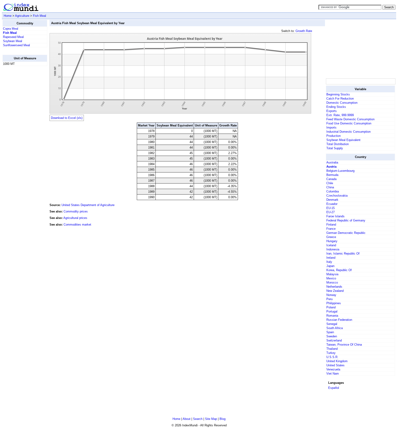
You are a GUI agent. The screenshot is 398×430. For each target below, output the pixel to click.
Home (8, 15)
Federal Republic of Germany (345, 220)
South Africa (334, 328)
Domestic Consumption (341, 102)
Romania (332, 315)
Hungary (331, 241)
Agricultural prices (75, 218)
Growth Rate (304, 31)
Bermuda (332, 175)
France (331, 228)
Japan (330, 266)
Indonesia (332, 249)
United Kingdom (337, 361)
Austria (331, 166)
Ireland (330, 257)
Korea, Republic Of (339, 270)
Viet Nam (332, 373)
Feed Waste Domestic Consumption (350, 119)
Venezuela (333, 369)
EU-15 (330, 208)
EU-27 (330, 212)
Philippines (333, 303)
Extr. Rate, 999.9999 (340, 115)
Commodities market (77, 224)
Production (333, 136)
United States (335, 365)
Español (333, 388)
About (186, 419)
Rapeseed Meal (13, 37)
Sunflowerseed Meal (16, 45)
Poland (331, 307)
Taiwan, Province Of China (344, 344)
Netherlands (334, 286)
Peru (329, 299)
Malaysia (332, 274)
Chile (329, 183)
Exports (331, 111)
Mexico (331, 278)
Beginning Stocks (338, 94)
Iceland (331, 245)
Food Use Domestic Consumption (348, 123)
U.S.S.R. (332, 357)
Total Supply (334, 148)
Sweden (331, 336)
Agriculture (22, 15)
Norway (331, 295)
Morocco (332, 282)
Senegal (331, 324)
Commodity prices (76, 211)
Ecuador (331, 204)
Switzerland (334, 340)
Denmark (332, 199)
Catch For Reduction (340, 98)
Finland (331, 224)
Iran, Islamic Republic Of (343, 253)
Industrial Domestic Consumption (348, 131)
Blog (222, 419)
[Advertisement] (21, 139)
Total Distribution (337, 144)
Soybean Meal (12, 41)
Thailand (332, 348)
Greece (331, 237)
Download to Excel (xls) (66, 118)
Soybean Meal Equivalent (343, 140)
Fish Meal (39, 15)
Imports (331, 127)
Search (197, 419)
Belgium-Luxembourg (340, 170)
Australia (332, 162)
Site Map (211, 419)
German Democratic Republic (346, 233)
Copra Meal (10, 28)
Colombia (332, 191)
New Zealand (335, 290)
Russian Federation (339, 319)
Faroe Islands (335, 216)
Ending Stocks (336, 107)
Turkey (331, 353)
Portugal (331, 311)
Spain (330, 332)
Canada (331, 179)
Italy (329, 262)
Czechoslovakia (337, 195)
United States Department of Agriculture (87, 205)
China (330, 187)
